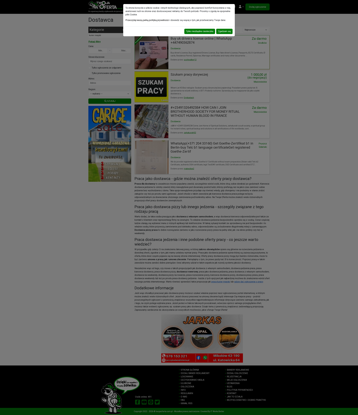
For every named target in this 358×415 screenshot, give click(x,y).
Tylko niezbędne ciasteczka (199, 31)
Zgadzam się (224, 31)
